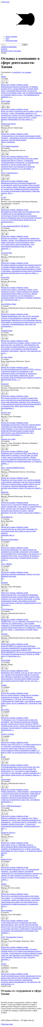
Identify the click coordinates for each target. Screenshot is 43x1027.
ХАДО (3, 197)
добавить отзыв (22, 85)
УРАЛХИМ (5, 660)
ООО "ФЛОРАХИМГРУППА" (13, 468)
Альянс (4, 685)
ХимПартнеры (6, 331)
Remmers (4, 583)
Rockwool (4, 384)
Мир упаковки (6, 910)
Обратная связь (11, 41)
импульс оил (6, 412)
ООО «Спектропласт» (9, 173)
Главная (4, 49)
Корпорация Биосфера (9, 539)
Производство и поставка (11, 51)
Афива (3, 76)
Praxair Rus (5, 277)
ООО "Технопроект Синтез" (12, 937)
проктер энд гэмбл (8, 439)
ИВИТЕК (4, 492)
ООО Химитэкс (7, 609)
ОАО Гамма (5, 101)
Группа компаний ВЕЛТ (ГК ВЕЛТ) (15, 226)
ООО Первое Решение (10, 146)
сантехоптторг (6, 253)
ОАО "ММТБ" (6, 564)
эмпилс (4, 884)
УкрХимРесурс (7, 517)
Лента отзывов (11, 36)
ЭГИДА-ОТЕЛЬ (7, 734)
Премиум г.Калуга (8, 833)
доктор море (6, 779)
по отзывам (26, 72)
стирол (3, 964)
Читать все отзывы (8, 85)
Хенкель (4, 634)
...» (11, 97)
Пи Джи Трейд (6, 357)
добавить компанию (9, 47)
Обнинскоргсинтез (8, 124)
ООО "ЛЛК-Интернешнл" (11, 806)
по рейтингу (17, 72)
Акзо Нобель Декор (8, 304)
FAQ (7, 38)
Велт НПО (5, 710)
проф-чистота (6, 859)
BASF (3, 757)
